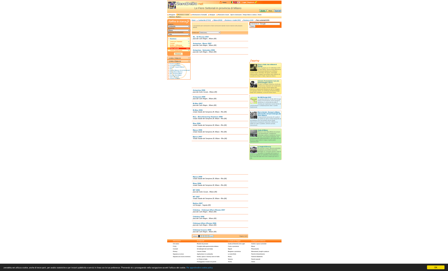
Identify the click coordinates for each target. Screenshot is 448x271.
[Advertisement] (220, 71)
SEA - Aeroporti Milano (176, 73)
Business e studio (183, 14)
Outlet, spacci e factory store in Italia (208, 256)
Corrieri (172, 43)
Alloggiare (172, 14)
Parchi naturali (255, 259)
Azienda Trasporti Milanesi (177, 67)
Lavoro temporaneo (176, 50)
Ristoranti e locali (223, 14)
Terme (253, 261)
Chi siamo (176, 243)
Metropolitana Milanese (176, 72)
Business (172, 16)
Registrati (250, 2)
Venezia (230, 259)
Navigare (212, 14)
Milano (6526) (218, 20)
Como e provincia (233, 246)
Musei (253, 246)
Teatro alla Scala (174, 76)
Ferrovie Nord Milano (175, 75)
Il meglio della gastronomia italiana (207, 246)
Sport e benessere (236, 14)
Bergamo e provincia (234, 251)
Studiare (178, 16)
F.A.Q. (175, 246)
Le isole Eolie (232, 254)
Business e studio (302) (233, 20)
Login (244, 2)
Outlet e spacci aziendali (258, 243)
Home (224, 2)
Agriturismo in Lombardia (205, 254)
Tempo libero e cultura (250, 14)
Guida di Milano (263, 130)
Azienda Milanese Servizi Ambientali (180, 70)
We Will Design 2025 (264, 97)
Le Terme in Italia (202, 259)
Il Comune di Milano (175, 65)
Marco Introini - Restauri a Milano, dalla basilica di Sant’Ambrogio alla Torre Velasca (269, 113)
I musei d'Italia (201, 251)
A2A (171, 68)
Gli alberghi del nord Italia (205, 249)
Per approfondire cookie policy (199, 267)
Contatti (175, 249)
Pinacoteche (255, 249)
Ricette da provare (202, 243)
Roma (230, 256)
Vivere (259, 14)
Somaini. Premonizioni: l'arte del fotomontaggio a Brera (268, 81)
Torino (230, 261)
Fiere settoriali (174, 48)
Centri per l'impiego (176, 41)
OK (435, 267)
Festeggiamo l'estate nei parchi (206, 261)
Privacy (175, 251)
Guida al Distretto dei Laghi (236, 243)
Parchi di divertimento (258, 254)
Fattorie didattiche (257, 256)
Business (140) (248, 20)
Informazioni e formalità (199, 14)
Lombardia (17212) (204, 20)
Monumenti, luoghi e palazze (260, 251)
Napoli (230, 249)
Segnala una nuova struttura (181, 256)
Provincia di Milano (175, 63)
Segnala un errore (178, 254)
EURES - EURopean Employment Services (176, 46)
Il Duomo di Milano (175, 78)
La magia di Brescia (264, 147)
